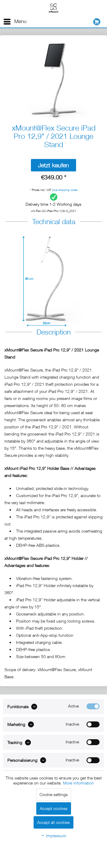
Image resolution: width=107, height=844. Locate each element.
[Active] (93, 706)
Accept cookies (53, 808)
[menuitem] (14, 22)
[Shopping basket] (98, 21)
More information (78, 782)
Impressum (55, 835)
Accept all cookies (53, 822)
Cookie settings (54, 794)
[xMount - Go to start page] (53, 8)
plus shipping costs (65, 190)
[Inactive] (93, 724)
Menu (20, 21)
